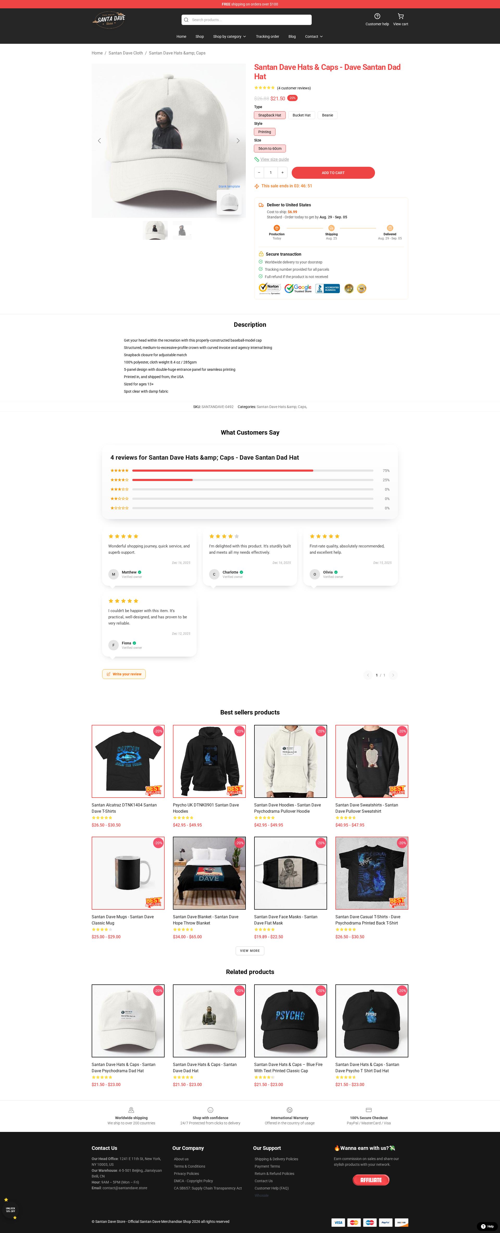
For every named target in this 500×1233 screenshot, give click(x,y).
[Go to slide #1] (155, 230)
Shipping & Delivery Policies (276, 1159)
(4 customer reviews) (294, 88)
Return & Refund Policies (274, 1174)
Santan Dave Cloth (126, 53)
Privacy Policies (186, 1174)
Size (257, 140)
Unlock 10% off (10, 1210)
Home (97, 53)
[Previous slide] (99, 140)
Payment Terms (267, 1166)
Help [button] (491, 1226)
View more (250, 951)
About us (181, 1159)
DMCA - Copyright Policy (193, 1181)
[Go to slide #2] (182, 230)
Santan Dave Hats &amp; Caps (177, 53)
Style (258, 123)
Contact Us (264, 1181)
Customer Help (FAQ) (272, 1188)
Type (258, 107)
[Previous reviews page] (368, 675)
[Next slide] (237, 140)
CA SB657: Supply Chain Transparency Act (208, 1188)
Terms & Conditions (189, 1166)
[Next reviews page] (393, 675)
